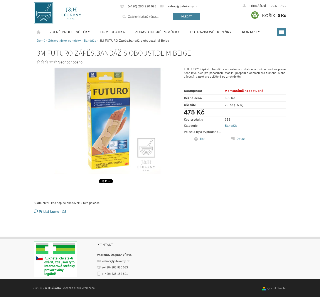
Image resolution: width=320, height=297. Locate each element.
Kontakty (251, 32)
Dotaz (240, 138)
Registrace (277, 5)
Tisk (202, 138)
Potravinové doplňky (211, 32)
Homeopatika (112, 32)
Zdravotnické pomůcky (157, 32)
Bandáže (231, 125)
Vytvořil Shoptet (276, 288)
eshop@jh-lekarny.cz (116, 261)
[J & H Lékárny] (60, 13)
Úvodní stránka (39, 32)
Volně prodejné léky (69, 32)
